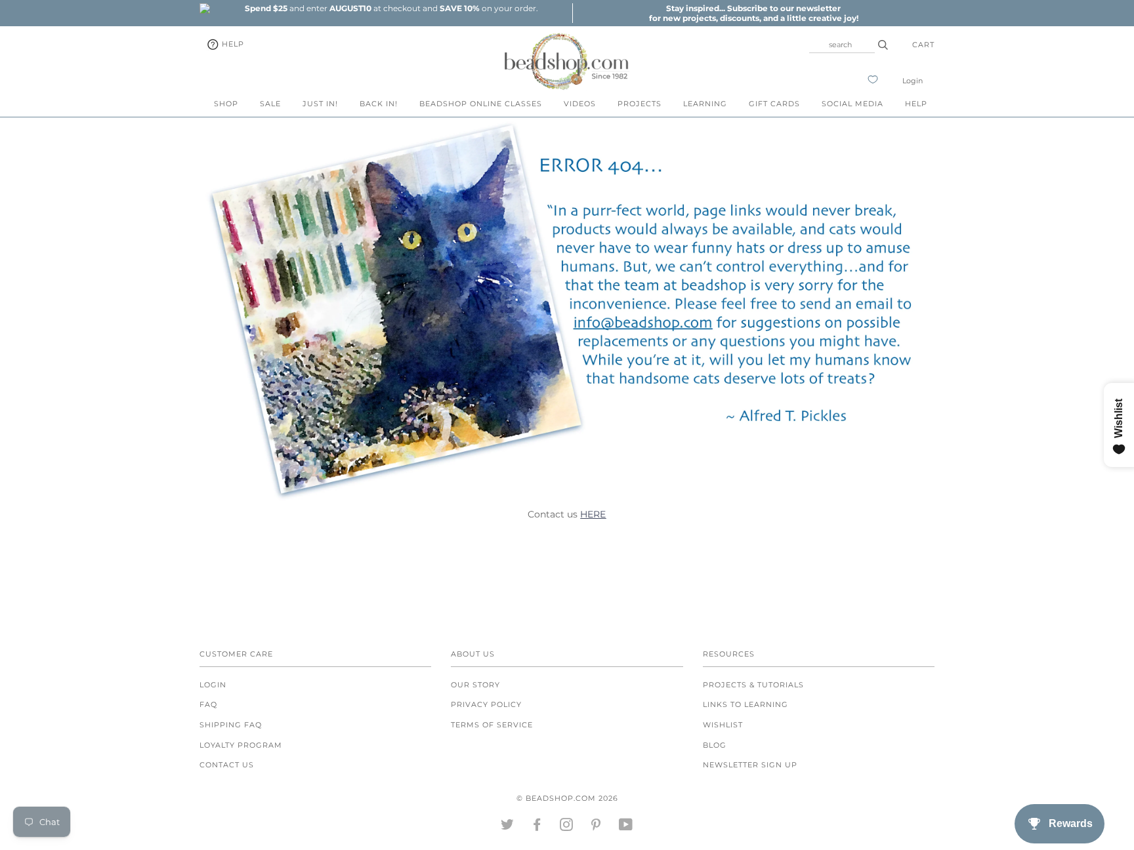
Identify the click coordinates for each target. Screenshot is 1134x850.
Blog (714, 745)
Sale (270, 103)
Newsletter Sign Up (750, 764)
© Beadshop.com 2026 (567, 798)
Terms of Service (492, 724)
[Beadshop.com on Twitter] (507, 827)
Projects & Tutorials (753, 684)
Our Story (475, 684)
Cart (923, 44)
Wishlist (723, 724)
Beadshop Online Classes (480, 103)
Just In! (320, 103)
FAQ (208, 704)
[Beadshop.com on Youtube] (626, 827)
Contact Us (227, 764)
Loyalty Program (241, 745)
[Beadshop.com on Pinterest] (596, 827)
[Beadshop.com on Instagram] (567, 827)
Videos (580, 103)
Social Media (852, 103)
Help (231, 44)
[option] (391, 8)
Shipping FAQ (231, 724)
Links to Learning (745, 704)
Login (912, 80)
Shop (226, 103)
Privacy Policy (486, 704)
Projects (640, 103)
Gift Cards (774, 103)
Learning (705, 103)
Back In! (379, 103)
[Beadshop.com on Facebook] (537, 827)
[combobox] (842, 44)
